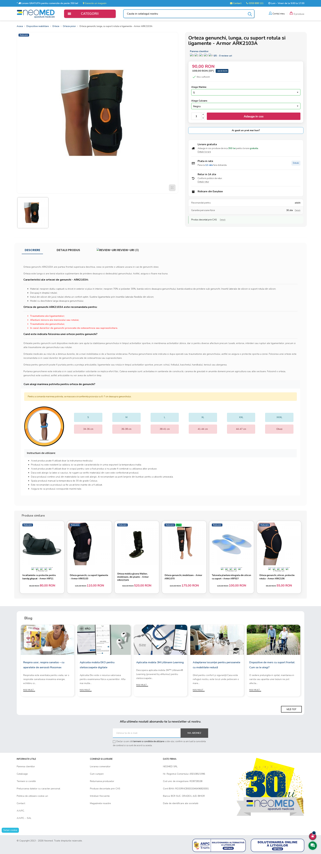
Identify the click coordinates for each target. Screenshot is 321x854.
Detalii (296, 163)
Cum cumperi (97, 773)
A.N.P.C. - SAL (24, 818)
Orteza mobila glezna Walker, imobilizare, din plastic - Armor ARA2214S (133, 577)
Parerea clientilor (26, 766)
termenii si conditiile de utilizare (148, 741)
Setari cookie (10, 830)
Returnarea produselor (102, 781)
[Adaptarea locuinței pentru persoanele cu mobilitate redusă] (217, 639)
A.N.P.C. (21, 810)
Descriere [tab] (32, 250)
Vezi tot (291, 709)
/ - (222, 55)
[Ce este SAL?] (219, 845)
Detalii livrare (204, 151)
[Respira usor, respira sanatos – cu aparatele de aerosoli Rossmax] (47, 639)
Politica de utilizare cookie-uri (32, 796)
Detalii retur (203, 181)
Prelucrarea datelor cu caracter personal (38, 788)
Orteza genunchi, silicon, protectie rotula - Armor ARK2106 (277, 577)
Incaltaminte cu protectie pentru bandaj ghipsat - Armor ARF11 (39, 577)
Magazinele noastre (100, 803)
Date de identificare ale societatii (180, 803)
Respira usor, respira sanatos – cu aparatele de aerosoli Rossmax (43, 665)
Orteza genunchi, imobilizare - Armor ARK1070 (183, 577)
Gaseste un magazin (95, 3)
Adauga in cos (253, 116)
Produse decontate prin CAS (105, 788)
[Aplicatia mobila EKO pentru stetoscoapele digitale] (104, 639)
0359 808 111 (255, 3)
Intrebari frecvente (100, 796)
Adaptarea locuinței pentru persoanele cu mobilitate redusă (216, 665)
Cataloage (22, 773)
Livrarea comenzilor (100, 766)
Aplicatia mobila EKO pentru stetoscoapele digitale (97, 665)
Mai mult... (29, 690)
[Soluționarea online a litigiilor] (277, 845)
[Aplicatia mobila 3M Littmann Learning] (160, 639)
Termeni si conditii (26, 781)
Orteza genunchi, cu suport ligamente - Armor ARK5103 (89, 577)
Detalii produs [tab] (68, 250)
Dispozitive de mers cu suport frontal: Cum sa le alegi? (272, 665)
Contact (236, 3)
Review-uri (128, 250)
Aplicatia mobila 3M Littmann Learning (160, 662)
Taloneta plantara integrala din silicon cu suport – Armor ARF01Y (231, 577)
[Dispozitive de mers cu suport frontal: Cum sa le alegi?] (273, 639)
